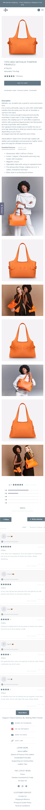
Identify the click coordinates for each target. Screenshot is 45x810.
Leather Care (22, 764)
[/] (8, 10)
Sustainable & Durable (22, 758)
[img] (19, 786)
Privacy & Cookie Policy (22, 803)
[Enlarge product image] (22, 37)
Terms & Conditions (22, 806)
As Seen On (22, 781)
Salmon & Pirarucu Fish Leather (22, 754)
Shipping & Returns (22, 799)
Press (22, 774)
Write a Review (38, 519)
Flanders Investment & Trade (22, 777)
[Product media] (22, 206)
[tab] (8, 148)
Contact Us (22, 796)
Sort (24, 527)
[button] (13, 76)
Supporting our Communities (22, 761)
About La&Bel (23, 751)
